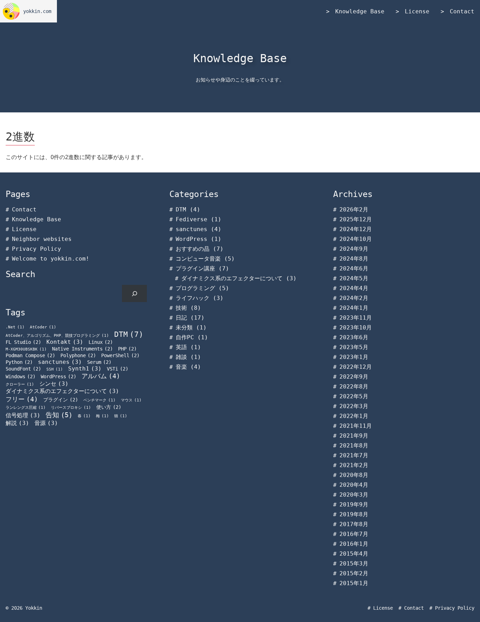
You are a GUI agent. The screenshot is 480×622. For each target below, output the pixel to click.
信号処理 (23, 415)
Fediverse (191, 219)
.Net (15, 327)
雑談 (181, 357)
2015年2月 (353, 573)
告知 (59, 415)
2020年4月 (353, 485)
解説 (17, 423)
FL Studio (23, 342)
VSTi (117, 369)
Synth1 (85, 368)
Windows (20, 376)
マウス (131, 400)
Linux (101, 342)
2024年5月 (353, 278)
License (417, 11)
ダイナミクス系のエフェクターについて (62, 391)
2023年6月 (353, 337)
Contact (462, 11)
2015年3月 (353, 563)
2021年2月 (353, 465)
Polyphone (78, 355)
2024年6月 (353, 268)
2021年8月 (353, 445)
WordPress (58, 376)
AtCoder (43, 327)
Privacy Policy (36, 248)
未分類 (184, 327)
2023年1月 (353, 357)
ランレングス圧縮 (26, 407)
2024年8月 (353, 258)
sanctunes (60, 362)
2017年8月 (353, 524)
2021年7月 (353, 455)
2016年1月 (353, 544)
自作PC (185, 337)
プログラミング (195, 288)
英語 (181, 347)
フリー (22, 399)
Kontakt (64, 342)
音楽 (181, 367)
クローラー (20, 384)
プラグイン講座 (195, 268)
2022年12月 (355, 367)
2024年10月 (355, 239)
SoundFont (23, 369)
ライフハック (192, 298)
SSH (54, 369)
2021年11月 (355, 426)
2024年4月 (353, 288)
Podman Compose (30, 355)
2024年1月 (353, 308)
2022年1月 (353, 416)
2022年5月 (353, 396)
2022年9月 (353, 376)
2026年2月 (353, 209)
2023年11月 (355, 317)
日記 (181, 317)
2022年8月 (353, 386)
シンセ (54, 383)
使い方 (108, 407)
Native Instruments (82, 349)
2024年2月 (353, 298)
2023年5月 (353, 347)
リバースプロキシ (71, 407)
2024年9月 (353, 248)
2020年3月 (353, 494)
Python (19, 362)
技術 (181, 308)
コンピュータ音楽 (198, 258)
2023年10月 (355, 327)
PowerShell (120, 355)
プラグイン (60, 399)
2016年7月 (353, 534)
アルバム (101, 376)
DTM (128, 334)
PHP (127, 349)
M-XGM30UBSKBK (26, 349)
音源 (46, 423)
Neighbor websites (42, 239)
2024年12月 (355, 229)
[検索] (134, 293)
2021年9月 (353, 435)
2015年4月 (353, 553)
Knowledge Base (359, 11)
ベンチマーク (99, 400)
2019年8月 (353, 514)
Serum (99, 362)
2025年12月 (355, 219)
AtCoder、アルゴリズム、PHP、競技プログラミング (57, 335)
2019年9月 (353, 504)
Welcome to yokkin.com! (50, 258)
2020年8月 (353, 475)
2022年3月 (353, 406)
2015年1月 (353, 583)
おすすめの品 (192, 248)
